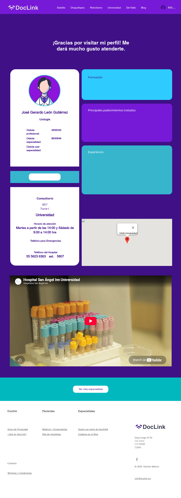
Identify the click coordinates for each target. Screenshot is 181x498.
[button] (44, 160)
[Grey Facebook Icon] (137, 459)
